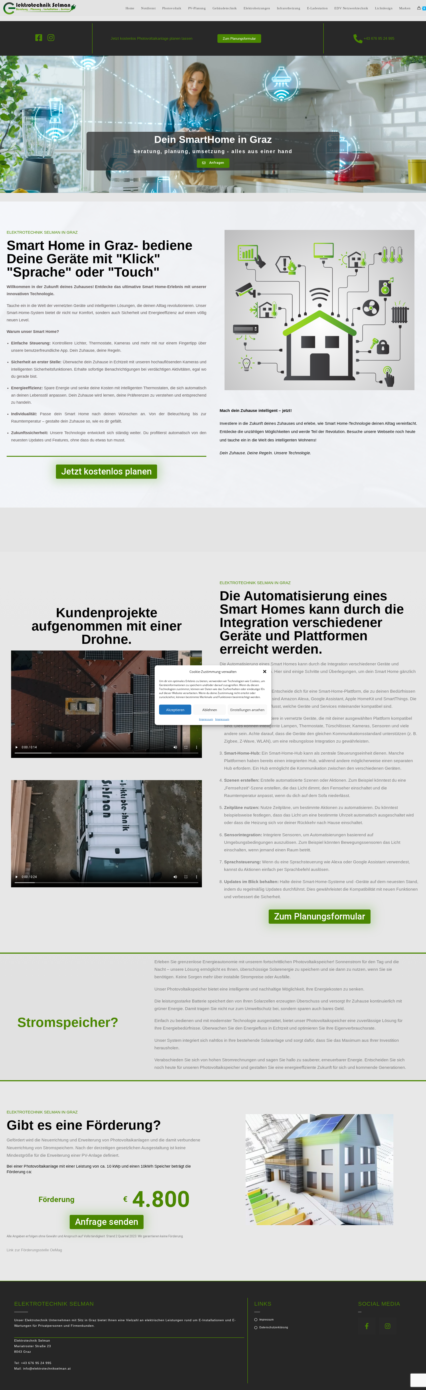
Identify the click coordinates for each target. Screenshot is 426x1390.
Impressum (206, 719)
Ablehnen (209, 709)
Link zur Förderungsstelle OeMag (34, 1250)
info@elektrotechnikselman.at (47, 1368)
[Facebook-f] (366, 1326)
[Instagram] (387, 1326)
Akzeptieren (175, 709)
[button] (264, 671)
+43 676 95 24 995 (378, 38)
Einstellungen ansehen (247, 709)
